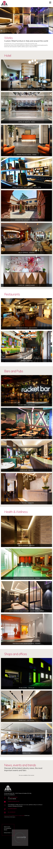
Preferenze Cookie (17, 815)
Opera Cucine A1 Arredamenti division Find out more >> (8, 829)
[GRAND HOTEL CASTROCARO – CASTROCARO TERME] (26, 75)
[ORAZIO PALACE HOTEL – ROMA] (26, 140)
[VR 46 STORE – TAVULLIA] (26, 673)
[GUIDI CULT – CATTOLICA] (26, 706)
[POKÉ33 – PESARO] (26, 346)
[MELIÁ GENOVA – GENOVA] (26, 238)
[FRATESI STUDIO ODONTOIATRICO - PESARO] (26, 629)
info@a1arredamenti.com (13, 801)
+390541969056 (13, 797)
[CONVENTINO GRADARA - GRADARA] (26, 205)
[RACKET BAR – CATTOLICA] (26, 390)
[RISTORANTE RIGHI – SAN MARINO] (26, 313)
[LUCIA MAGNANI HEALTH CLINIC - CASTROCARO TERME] (26, 596)
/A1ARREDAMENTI (12, 808)
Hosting (22, 815)
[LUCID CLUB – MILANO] (26, 456)
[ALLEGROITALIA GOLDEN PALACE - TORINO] (26, 564)
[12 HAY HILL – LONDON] (26, 488)
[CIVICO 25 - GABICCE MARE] (26, 271)
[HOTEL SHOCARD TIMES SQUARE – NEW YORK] (26, 173)
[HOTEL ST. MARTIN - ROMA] (26, 107)
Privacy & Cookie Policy (8, 815)
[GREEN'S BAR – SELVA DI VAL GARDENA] (26, 423)
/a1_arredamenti (11, 812)
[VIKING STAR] (26, 739)
